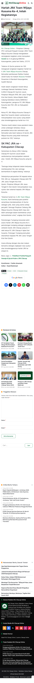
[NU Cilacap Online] (15, 3)
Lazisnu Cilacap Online (23, 637)
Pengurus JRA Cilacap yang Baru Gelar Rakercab (25, 383)
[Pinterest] (19, 285)
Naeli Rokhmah (6, 19)
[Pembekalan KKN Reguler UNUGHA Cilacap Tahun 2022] (8, 375)
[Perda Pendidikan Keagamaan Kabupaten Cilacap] (8, 355)
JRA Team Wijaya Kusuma (12, 71)
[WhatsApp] (23, 285)
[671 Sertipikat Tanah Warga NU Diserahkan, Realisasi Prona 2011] (8, 337)
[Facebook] (6, 285)
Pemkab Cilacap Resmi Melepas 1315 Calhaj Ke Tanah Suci (25, 344)
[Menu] (2, 4)
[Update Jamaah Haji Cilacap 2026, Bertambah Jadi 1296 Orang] (25, 355)
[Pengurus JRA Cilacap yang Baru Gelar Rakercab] (25, 375)
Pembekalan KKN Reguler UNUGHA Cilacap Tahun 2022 (7, 383)
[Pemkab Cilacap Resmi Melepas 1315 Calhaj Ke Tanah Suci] (25, 337)
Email (3, 428)
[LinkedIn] (15, 285)
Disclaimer (6, 677)
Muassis (22, 77)
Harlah (9, 271)
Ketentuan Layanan (25, 677)
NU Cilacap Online (8, 48)
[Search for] (32, 4)
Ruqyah (4, 273)
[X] (10, 285)
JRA (15, 271)
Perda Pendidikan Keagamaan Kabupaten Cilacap (8, 363)
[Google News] (17, 278)
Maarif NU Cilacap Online (8, 637)
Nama (3, 420)
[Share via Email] (28, 285)
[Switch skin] (28, 4)
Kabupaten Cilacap (22, 271)
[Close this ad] (32, 677)
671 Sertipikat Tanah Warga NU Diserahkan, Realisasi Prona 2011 (8, 344)
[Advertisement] (17, 308)
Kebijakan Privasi (14, 677)
